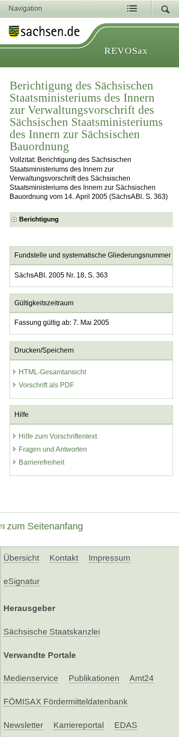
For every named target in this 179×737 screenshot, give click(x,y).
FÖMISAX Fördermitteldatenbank (65, 701)
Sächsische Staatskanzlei (51, 631)
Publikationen (94, 678)
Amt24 (141, 678)
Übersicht (21, 557)
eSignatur (21, 581)
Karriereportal (78, 725)
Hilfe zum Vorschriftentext (58, 436)
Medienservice (30, 678)
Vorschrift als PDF (46, 385)
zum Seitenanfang (45, 526)
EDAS (125, 725)
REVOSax (126, 50)
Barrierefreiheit (41, 462)
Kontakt (64, 557)
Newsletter (23, 725)
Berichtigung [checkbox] (39, 219)
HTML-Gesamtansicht (52, 372)
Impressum (109, 557)
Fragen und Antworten (53, 449)
